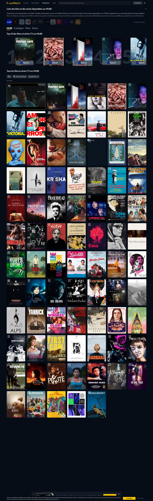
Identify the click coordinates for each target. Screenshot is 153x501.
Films (27, 28)
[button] (25, 52)
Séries (35, 28)
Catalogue (19, 28)
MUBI (9, 28)
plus (29, 105)
